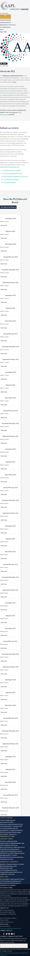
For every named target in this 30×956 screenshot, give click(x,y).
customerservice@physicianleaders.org (10, 928)
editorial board (8, 95)
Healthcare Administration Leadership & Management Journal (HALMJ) (11, 851)
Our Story (3, 879)
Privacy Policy (3, 953)
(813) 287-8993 (4, 926)
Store (1, 29)
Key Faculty (11, 881)
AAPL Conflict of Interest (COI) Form (15, 176)
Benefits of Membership (7, 864)
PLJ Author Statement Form (12, 173)
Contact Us (17, 883)
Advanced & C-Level (10, 826)
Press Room (10, 883)
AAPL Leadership (11, 879)
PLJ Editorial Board (9, 182)
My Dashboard (5, 866)
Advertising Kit (12, 953)
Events (7, 828)
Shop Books (10, 857)
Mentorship (11, 870)
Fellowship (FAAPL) (12, 872)
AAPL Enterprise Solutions (14, 946)
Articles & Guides (9, 843)
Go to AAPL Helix (4, 13)
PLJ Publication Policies (11, 179)
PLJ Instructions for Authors (12, 170)
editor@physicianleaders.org (9, 167)
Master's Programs (10, 830)
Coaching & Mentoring (12, 832)
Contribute (9, 859)
